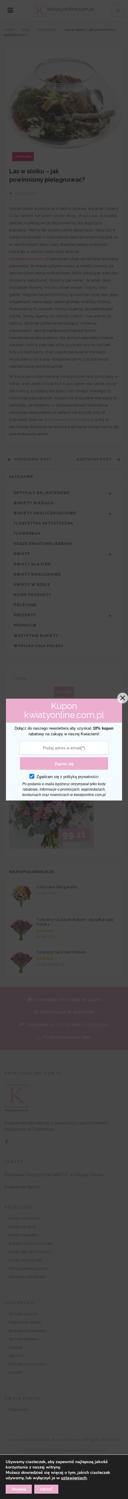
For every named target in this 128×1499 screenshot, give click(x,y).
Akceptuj (19, 1489)
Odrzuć (46, 1489)
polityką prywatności (81, 776)
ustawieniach (74, 1478)
